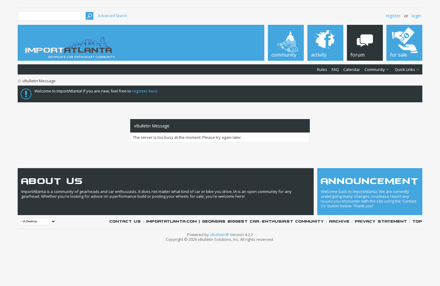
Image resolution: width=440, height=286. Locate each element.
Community (375, 69)
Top (417, 221)
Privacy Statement (381, 221)
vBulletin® (219, 234)
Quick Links (405, 69)
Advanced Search (112, 15)
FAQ (335, 69)
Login (416, 16)
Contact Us (125, 221)
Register (393, 16)
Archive (339, 221)
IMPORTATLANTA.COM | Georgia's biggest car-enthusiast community (235, 221)
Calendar (351, 69)
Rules (322, 69)
